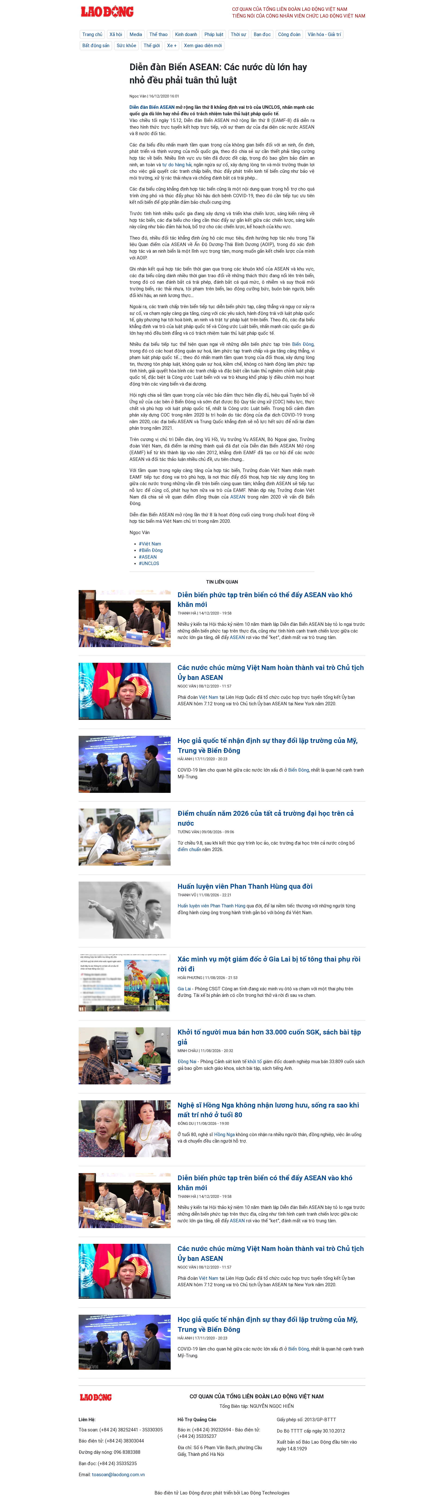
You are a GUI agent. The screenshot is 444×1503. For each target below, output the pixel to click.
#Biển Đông (151, 550)
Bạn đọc (262, 34)
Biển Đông (303, 344)
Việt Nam (208, 697)
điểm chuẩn (189, 849)
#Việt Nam (150, 544)
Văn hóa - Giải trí (324, 34)
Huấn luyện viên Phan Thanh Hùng (211, 906)
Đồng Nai (187, 1061)
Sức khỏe (126, 45)
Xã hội (116, 34)
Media (136, 34)
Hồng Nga (224, 1134)
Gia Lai (184, 989)
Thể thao (158, 34)
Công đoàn (289, 34)
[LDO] (125, 619)
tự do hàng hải (176, 164)
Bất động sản (95, 45)
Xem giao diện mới (203, 45)
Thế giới (152, 45)
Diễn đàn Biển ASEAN (152, 107)
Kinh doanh (186, 34)
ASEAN (237, 497)
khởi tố (255, 1061)
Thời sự (238, 34)
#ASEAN (148, 557)
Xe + (172, 45)
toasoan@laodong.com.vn (118, 1474)
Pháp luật (213, 34)
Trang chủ (92, 34)
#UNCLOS (149, 563)
